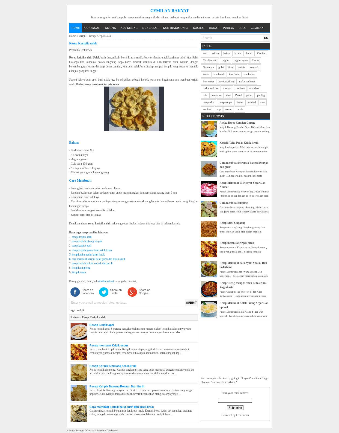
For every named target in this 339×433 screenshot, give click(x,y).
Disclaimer (112, 430)
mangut (227, 88)
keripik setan (79, 272)
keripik (82, 36)
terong (228, 109)
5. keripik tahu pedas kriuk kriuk (87, 254)
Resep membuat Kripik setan (108, 345)
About (70, 430)
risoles (240, 102)
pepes (249, 95)
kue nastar (208, 81)
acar (205, 53)
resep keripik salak (82, 236)
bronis (238, 53)
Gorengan (92, 27)
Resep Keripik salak (94, 317)
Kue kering (129, 27)
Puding (228, 27)
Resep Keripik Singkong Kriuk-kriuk (113, 366)
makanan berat (247, 81)
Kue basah (150, 27)
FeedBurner (242, 415)
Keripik (110, 27)
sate (262, 102)
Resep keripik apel (101, 325)
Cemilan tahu (210, 60)
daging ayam (241, 60)
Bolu (242, 27)
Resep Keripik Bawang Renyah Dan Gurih (116, 386)
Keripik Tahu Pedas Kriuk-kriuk (239, 142)
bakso (226, 53)
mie (205, 95)
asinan (215, 53)
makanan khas (210, 88)
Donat (214, 27)
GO (266, 38)
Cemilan (257, 27)
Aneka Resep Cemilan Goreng (237, 122)
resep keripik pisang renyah (87, 241)
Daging (198, 27)
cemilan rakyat (106, 281)
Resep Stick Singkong (232, 222)
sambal (252, 102)
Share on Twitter (116, 291)
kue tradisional (227, 81)
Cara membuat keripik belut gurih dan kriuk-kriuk (121, 407)
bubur (249, 53)
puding (261, 95)
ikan (230, 67)
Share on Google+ (144, 291)
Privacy (100, 430)
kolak (206, 74)
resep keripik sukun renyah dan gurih (92, 263)
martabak (254, 88)
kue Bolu (234, 74)
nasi (228, 95)
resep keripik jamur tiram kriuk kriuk (92, 250)
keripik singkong (81, 267)
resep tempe (225, 102)
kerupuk (254, 67)
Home (75, 27)
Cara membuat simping (234, 202)
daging (225, 60)
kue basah (219, 74)
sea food (207, 109)
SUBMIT (191, 302)
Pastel (238, 95)
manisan (240, 88)
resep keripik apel (81, 245)
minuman (216, 95)
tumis (240, 109)
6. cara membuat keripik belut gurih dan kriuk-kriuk (97, 259)
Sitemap (80, 430)
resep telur (208, 102)
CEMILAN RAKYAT (169, 10)
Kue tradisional (175, 27)
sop (219, 109)
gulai (221, 67)
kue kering (249, 74)
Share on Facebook (88, 291)
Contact (90, 430)
